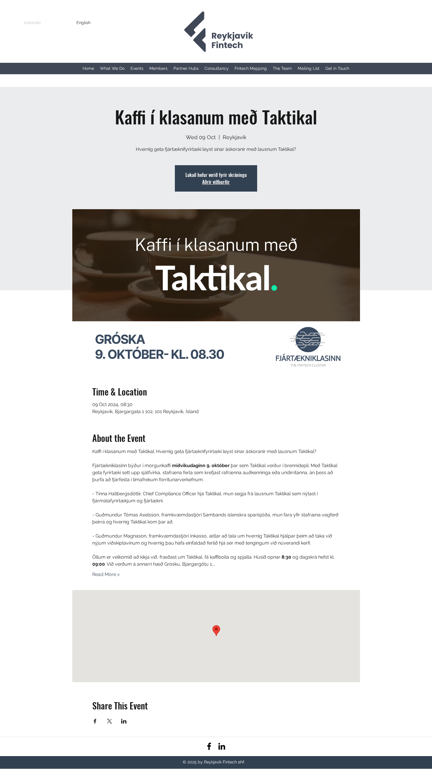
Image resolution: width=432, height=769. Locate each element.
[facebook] (209, 746)
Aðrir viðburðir (216, 181)
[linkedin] (222, 746)
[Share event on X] (109, 721)
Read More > (106, 574)
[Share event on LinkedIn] (124, 721)
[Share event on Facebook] (95, 721)
